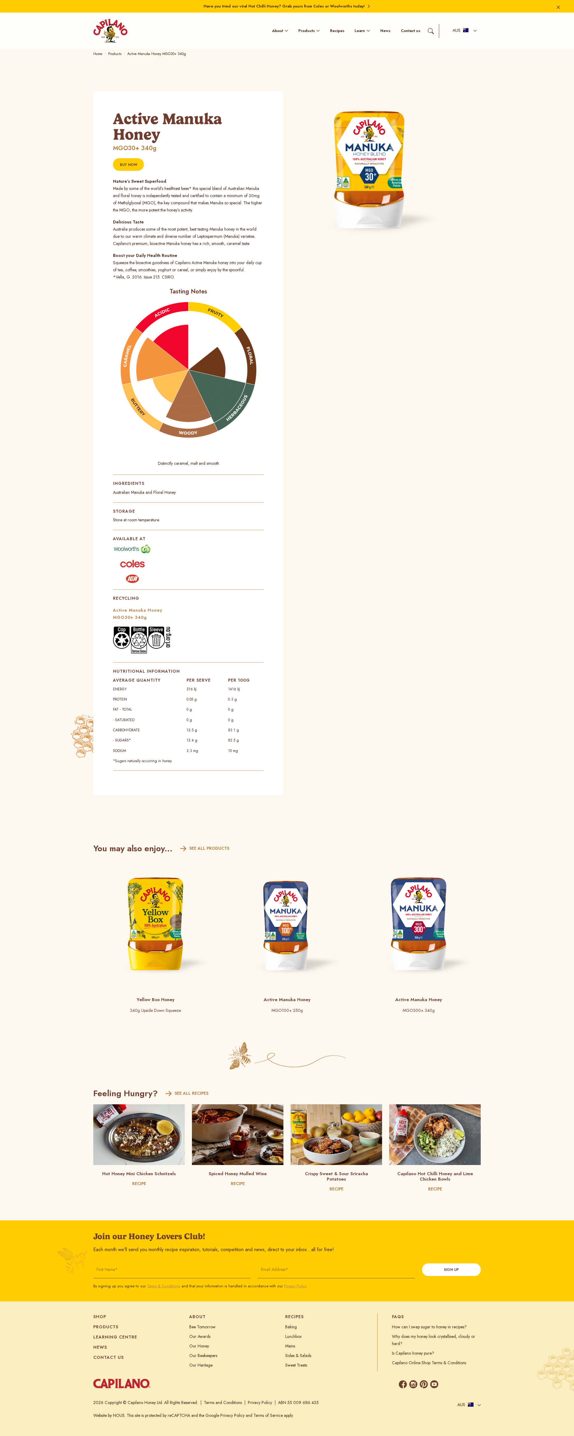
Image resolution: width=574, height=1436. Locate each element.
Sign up (451, 1269)
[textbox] (461, 31)
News (385, 30)
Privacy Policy (295, 1286)
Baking (291, 1327)
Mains (290, 1346)
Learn (360, 30)
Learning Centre (115, 1337)
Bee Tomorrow (202, 1327)
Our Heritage (201, 1365)
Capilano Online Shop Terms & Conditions (429, 1363)
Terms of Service (268, 1415)
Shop (99, 1317)
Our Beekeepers (203, 1356)
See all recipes (191, 1093)
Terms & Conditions (163, 1286)
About (277, 30)
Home (97, 54)
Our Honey (199, 1346)
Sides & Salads (298, 1356)
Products (306, 30)
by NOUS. (117, 1415)
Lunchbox (293, 1336)
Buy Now (128, 164)
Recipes (337, 30)
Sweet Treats (296, 1365)
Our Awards (199, 1336)
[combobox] (463, 31)
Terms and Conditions (223, 1402)
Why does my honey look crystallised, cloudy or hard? (433, 1340)
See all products (209, 848)
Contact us (410, 30)
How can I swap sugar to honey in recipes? (429, 1327)
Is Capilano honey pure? (413, 1353)
